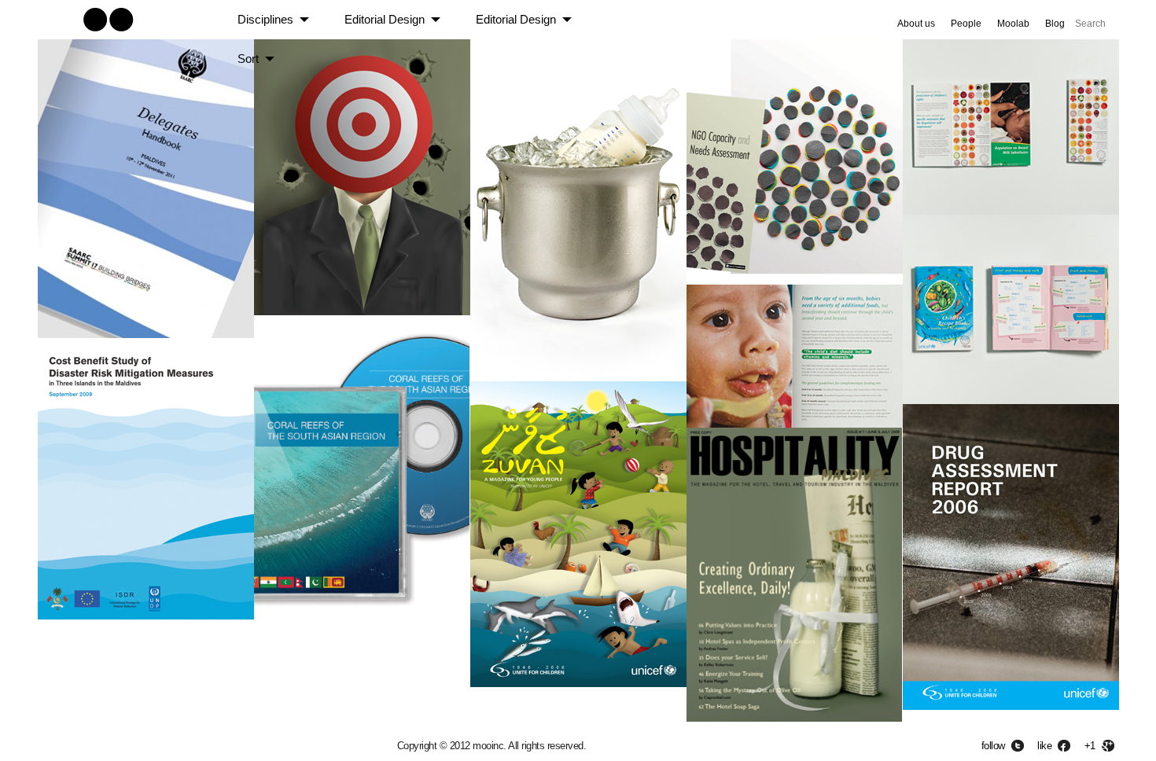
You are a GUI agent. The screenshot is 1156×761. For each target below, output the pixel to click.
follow (993, 746)
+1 (1089, 746)
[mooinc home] (107, 34)
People (966, 23)
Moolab (1013, 23)
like (1044, 746)
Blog (1055, 23)
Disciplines (265, 19)
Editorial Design (384, 19)
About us (916, 23)
